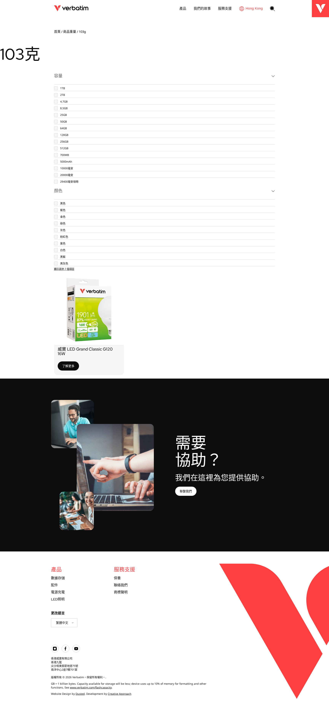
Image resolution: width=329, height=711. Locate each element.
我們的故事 (202, 8)
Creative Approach (119, 694)
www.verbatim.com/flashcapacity (91, 687)
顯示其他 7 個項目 (64, 269)
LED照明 (58, 599)
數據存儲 (58, 578)
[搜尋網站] (272, 9)
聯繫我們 (186, 491)
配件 (54, 585)
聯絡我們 (121, 585)
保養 (117, 578)
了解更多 (68, 366)
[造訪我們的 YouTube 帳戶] (76, 651)
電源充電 (58, 592)
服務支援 (225, 8)
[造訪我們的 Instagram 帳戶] (55, 651)
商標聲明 (121, 592)
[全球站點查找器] (251, 8)
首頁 (57, 31)
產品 (182, 8)
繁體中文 (62, 623)
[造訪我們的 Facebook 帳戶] (65, 651)
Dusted (80, 694)
